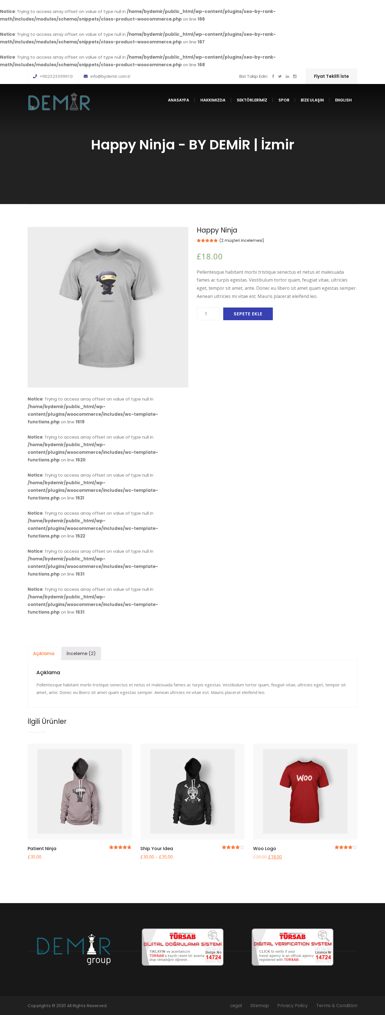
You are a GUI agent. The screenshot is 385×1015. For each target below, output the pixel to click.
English (343, 100)
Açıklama (43, 653)
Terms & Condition (336, 1005)
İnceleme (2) (81, 653)
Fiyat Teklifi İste (331, 76)
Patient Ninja (42, 848)
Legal (236, 1005)
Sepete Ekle (248, 314)
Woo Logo (264, 848)
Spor (283, 100)
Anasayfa (178, 100)
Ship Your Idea (156, 848)
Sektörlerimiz (252, 100)
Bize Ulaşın (312, 100)
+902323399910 (56, 76)
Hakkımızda (212, 100)
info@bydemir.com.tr (110, 76)
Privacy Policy (292, 1005)
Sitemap (259, 1005)
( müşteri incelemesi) (241, 240)
